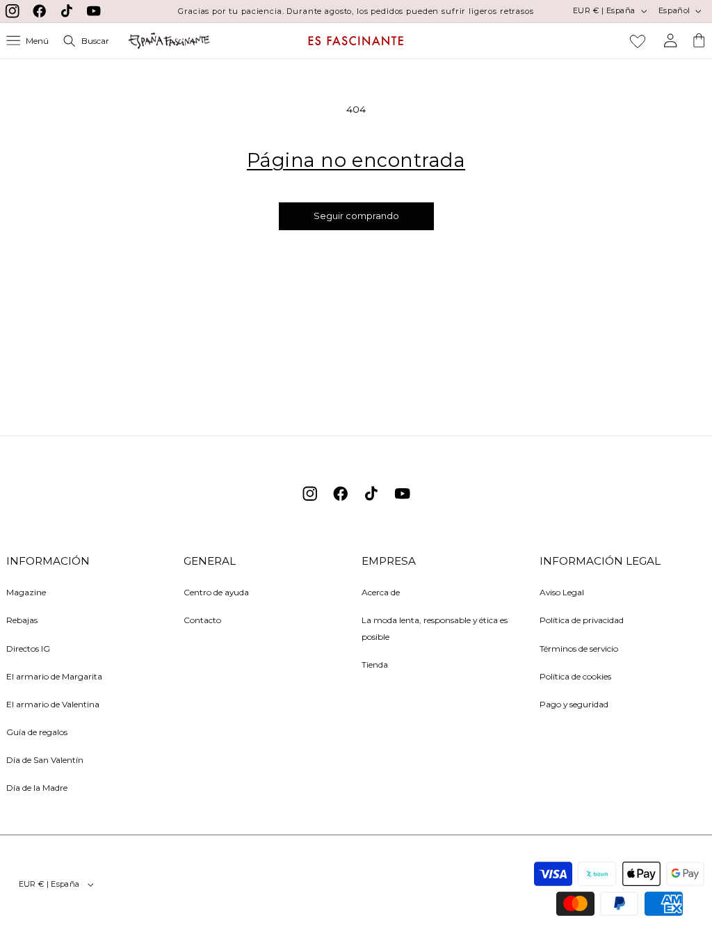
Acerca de (381, 592)
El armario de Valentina (52, 704)
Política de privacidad (582, 620)
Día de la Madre (36, 787)
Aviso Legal (562, 592)
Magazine (26, 592)
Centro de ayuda (216, 592)
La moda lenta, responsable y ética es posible (435, 628)
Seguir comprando (356, 216)
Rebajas (22, 620)
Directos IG (28, 648)
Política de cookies (575, 676)
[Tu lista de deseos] (637, 41)
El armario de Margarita (54, 676)
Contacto (202, 620)
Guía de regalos (36, 732)
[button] (27, 41)
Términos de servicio (579, 648)
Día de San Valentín (44, 760)
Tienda (375, 664)
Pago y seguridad (574, 704)
